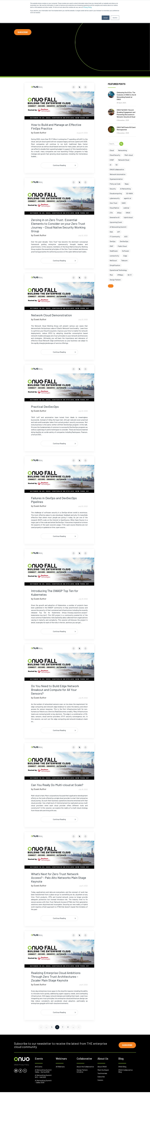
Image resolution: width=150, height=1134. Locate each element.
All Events (38, 1067)
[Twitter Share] (79, 87)
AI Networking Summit (118, 227)
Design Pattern (115, 280)
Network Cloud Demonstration (51, 315)
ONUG (128, 213)
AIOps (119, 213)
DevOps (112, 241)
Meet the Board (103, 1070)
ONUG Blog (122, 1067)
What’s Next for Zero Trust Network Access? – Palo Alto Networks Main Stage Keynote (58, 877)
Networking (122, 150)
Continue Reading (59, 165)
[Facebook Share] (73, 87)
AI (110, 165)
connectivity (114, 256)
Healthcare (114, 251)
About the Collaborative (85, 1067)
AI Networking (125, 189)
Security (113, 189)
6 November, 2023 (123, 120)
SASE (124, 203)
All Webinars (60, 1067)
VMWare (120, 275)
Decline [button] (115, 18)
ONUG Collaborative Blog (125, 1071)
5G (116, 165)
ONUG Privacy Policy (21, 1065)
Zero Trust (113, 203)
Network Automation (117, 174)
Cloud (112, 150)
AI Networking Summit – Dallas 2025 (43, 1081)
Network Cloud (123, 160)
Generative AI (114, 217)
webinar (126, 208)
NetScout (113, 260)
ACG (125, 236)
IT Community (115, 236)
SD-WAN (129, 193)
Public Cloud (122, 246)
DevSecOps (124, 241)
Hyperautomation (116, 179)
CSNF (112, 160)
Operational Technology (118, 270)
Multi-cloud (129, 155)
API (118, 232)
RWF (111, 246)
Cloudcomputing (116, 193)
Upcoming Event (116, 222)
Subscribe (23, 32)
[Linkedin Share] (85, 87)
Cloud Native (114, 208)
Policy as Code (115, 184)
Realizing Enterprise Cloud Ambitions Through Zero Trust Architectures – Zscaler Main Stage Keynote (55, 976)
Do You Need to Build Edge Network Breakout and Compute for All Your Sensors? (55, 689)
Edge (125, 256)
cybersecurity (115, 198)
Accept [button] (106, 18)
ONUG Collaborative (117, 169)
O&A (111, 232)
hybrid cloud (128, 217)
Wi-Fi (130, 275)
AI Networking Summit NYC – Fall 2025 (43, 1076)
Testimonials (102, 1073)
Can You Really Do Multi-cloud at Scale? (57, 785)
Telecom (124, 260)
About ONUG (102, 1067)
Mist (111, 275)
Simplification (115, 265)
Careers (100, 1080)
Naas (127, 184)
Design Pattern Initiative (82, 1071)
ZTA (111, 213)
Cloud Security (115, 155)
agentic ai (127, 198)
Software (125, 251)
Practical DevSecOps (45, 406)
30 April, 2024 (121, 103)
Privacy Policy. (87, 7)
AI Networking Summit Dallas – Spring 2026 (43, 1071)
